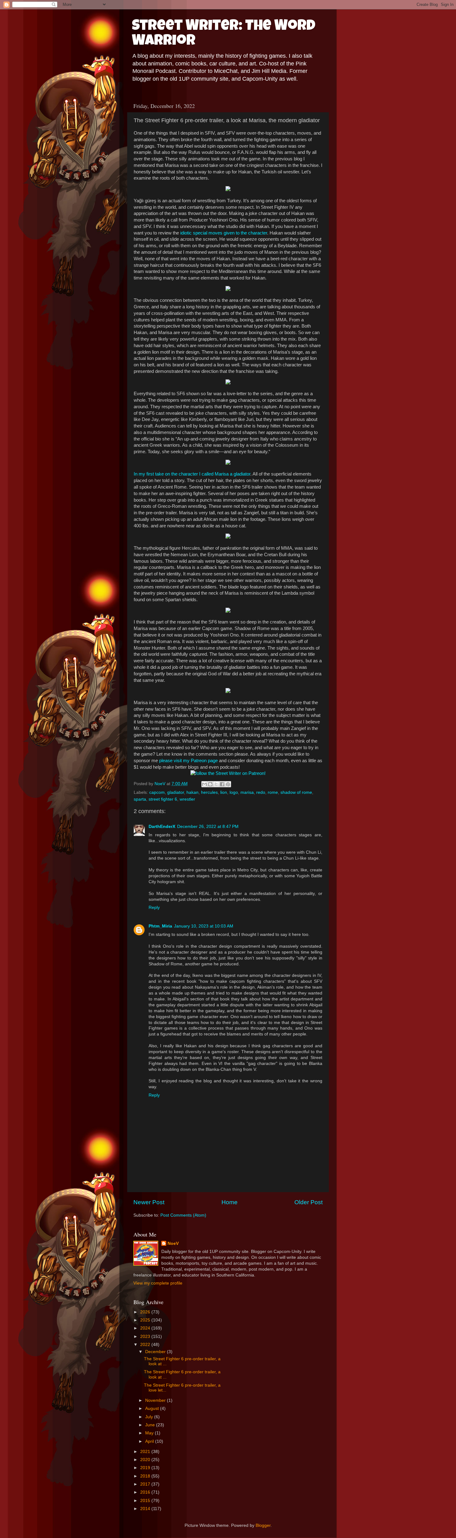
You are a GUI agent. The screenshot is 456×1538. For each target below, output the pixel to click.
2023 (145, 1336)
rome (273, 792)
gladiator (175, 792)
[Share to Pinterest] (228, 784)
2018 (145, 1476)
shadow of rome (296, 792)
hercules (209, 792)
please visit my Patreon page (188, 760)
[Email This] (204, 784)
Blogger (263, 1525)
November (156, 1400)
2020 (145, 1459)
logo (234, 792)
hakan (192, 792)
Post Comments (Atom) (183, 1215)
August (152, 1408)
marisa (247, 792)
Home (229, 1202)
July (149, 1417)
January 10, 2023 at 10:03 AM (203, 926)
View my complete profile (157, 1283)
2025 (145, 1320)
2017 (145, 1484)
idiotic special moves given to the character (223, 232)
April (150, 1441)
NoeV (173, 1243)
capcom (157, 792)
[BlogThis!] (210, 784)
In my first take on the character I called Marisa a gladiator (192, 474)
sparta (140, 799)
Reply (154, 907)
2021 (145, 1451)
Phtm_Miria (160, 926)
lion (223, 792)
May (150, 1433)
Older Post (308, 1202)
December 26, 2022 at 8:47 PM (208, 826)
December (156, 1351)
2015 (145, 1500)
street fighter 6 (163, 799)
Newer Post (148, 1202)
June (150, 1425)
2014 (145, 1508)
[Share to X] (216, 784)
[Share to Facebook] (222, 784)
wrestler (187, 799)
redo (260, 792)
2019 (145, 1467)
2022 (145, 1344)
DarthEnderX (162, 826)
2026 (145, 1312)
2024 (145, 1328)
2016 (145, 1492)
